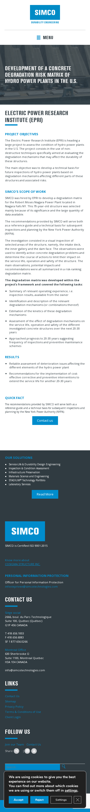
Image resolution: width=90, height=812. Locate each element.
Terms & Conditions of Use (23, 712)
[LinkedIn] (27, 751)
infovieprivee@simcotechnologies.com (31, 586)
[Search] (63, 766)
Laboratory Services (19, 484)
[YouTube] (34, 751)
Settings (61, 800)
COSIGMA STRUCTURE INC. (22, 564)
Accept (18, 800)
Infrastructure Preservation (24, 472)
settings (71, 790)
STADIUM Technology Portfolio (27, 480)
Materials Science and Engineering (29, 476)
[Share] (16, 751)
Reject (39, 800)
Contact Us (12, 696)
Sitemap (10, 701)
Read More (45, 494)
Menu (47, 37)
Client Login (13, 717)
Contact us (45, 420)
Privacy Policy (14, 706)
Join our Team (14, 744)
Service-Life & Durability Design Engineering (34, 464)
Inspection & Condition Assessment (29, 468)
